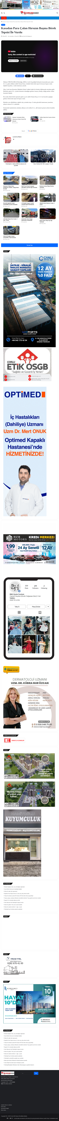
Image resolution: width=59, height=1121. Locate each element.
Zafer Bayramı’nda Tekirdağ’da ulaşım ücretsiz (13, 902)
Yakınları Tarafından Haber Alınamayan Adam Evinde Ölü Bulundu (19, 119)
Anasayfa (4, 21)
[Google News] (32, 131)
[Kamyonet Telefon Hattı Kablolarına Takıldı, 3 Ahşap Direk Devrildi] (11, 180)
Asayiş (7, 21)
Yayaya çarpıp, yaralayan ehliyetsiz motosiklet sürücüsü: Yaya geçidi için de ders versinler (22, 898)
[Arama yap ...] (2, 13)
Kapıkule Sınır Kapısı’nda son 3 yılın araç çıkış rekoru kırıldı (16, 893)
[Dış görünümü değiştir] (4, 13)
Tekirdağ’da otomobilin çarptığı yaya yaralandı (13, 1058)
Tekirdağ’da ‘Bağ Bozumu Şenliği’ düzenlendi (16, 17)
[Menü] (57, 13)
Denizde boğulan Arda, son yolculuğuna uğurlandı (14, 886)
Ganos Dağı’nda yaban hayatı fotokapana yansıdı (14, 1062)
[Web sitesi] (13, 139)
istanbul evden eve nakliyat (6, 1104)
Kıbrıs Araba (3, 1110)
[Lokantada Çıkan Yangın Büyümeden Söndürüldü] (30, 213)
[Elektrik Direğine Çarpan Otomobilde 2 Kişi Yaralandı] (11, 230)
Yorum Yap (29, 245)
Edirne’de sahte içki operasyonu (10, 891)
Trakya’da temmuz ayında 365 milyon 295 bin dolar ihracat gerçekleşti (18, 895)
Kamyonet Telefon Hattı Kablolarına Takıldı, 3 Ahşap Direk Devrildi (11, 187)
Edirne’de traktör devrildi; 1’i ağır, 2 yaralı (13, 906)
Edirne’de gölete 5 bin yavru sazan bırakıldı (13, 904)
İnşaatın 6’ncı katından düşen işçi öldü (12, 900)
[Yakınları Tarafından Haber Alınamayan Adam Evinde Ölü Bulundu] (7, 119)
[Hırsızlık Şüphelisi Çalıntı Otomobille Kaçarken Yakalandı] (11, 197)
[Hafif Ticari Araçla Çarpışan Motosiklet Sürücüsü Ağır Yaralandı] (30, 180)
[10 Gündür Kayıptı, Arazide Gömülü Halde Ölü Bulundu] (30, 197)
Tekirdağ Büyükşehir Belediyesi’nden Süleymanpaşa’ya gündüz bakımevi (19, 1064)
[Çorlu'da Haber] (29, 12)
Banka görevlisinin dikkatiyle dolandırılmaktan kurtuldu (15, 1060)
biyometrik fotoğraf (5, 1108)
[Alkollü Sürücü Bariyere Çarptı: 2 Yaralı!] (48, 197)
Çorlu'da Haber (17, 137)
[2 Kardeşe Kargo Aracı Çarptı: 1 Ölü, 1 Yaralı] (11, 213)
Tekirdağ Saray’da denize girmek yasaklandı (13, 909)
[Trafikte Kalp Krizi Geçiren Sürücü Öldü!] (34, 119)
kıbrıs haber (3, 1106)
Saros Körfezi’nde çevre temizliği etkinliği (13, 889)
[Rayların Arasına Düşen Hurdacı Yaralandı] (48, 180)
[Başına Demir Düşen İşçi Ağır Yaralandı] (48, 213)
